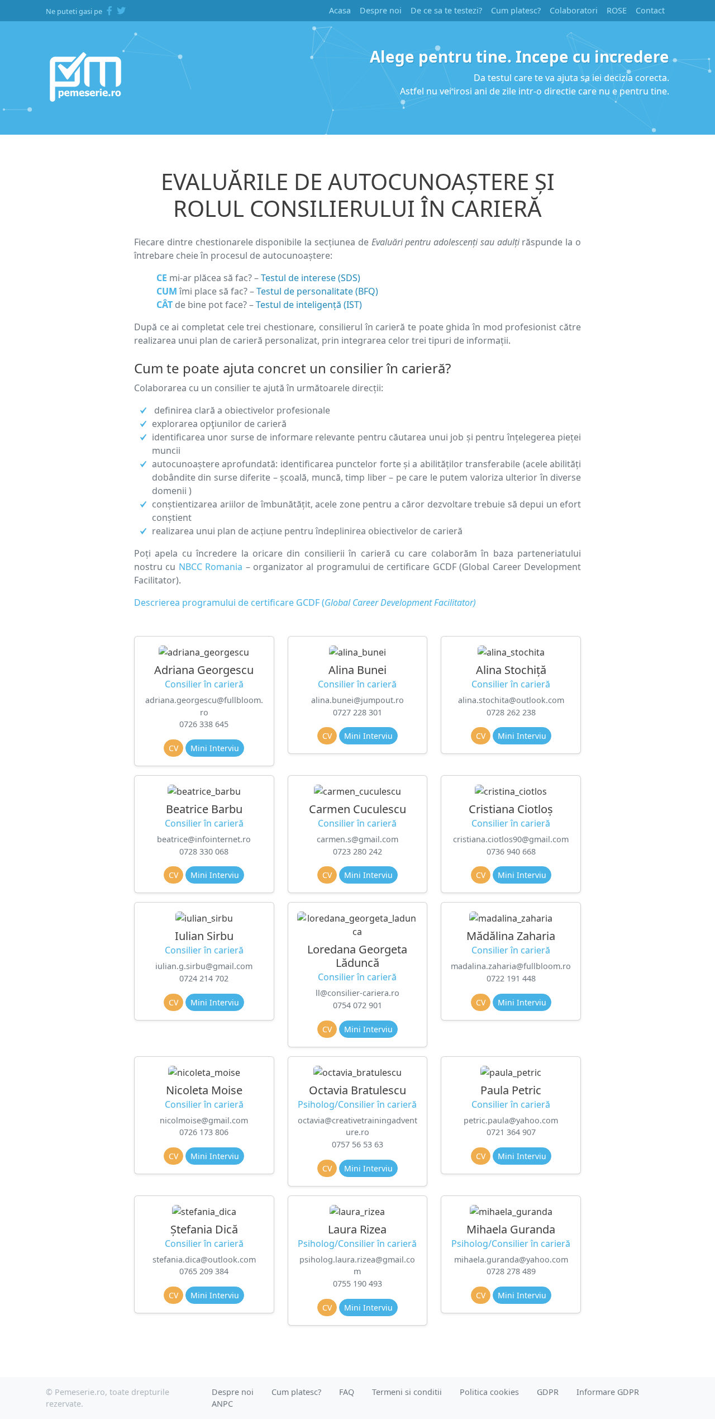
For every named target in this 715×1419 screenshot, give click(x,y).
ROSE (617, 10)
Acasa (340, 10)
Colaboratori (574, 10)
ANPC (222, 1403)
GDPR (548, 1392)
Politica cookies (489, 1392)
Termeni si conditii (407, 1392)
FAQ (346, 1392)
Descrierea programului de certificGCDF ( (305, 602)
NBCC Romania (210, 567)
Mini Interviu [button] (214, 748)
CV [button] (173, 748)
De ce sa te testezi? (446, 10)
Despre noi (381, 10)
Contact (650, 10)
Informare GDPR (607, 1392)
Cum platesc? (516, 10)
